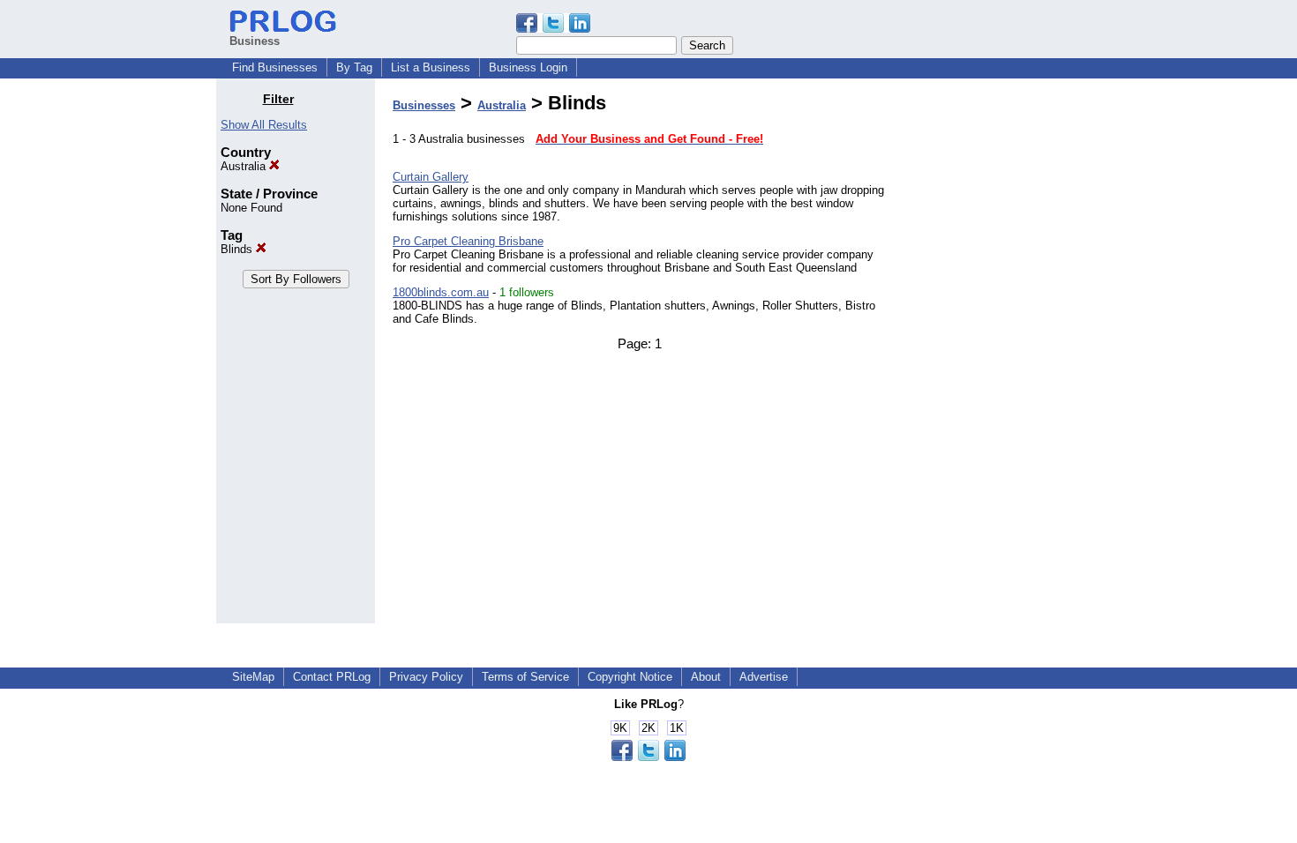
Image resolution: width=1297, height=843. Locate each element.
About (706, 676)
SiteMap (253, 676)
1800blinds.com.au (441, 292)
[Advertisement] (990, 356)
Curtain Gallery (431, 176)
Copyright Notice (630, 676)
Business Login (528, 67)
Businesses (424, 105)
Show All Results (264, 124)
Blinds (238, 249)
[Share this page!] (553, 28)
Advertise (763, 676)
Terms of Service (525, 676)
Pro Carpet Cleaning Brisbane (468, 241)
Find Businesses (275, 67)
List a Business (430, 67)
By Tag (354, 67)
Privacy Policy (426, 676)
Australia (245, 166)
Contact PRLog (332, 676)
